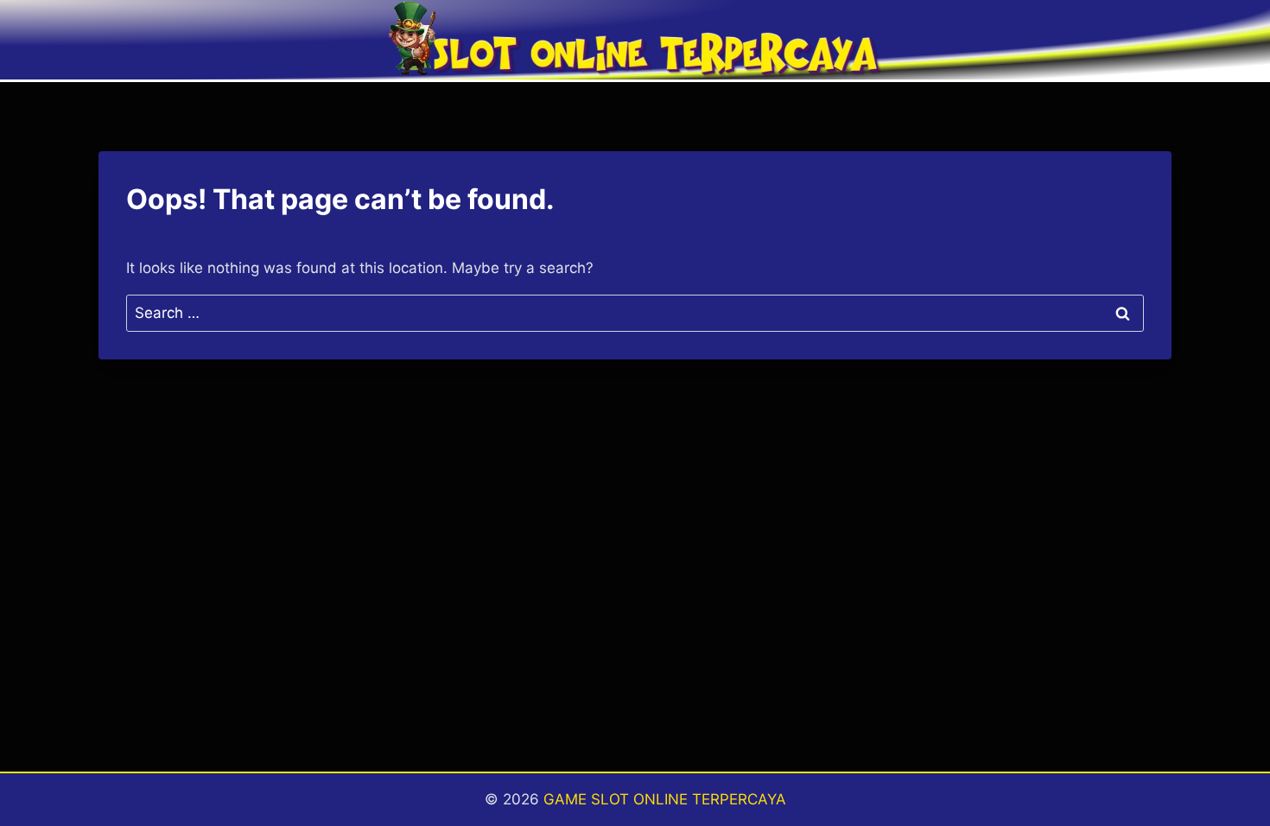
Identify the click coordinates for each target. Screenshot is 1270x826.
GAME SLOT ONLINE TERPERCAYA (664, 799)
